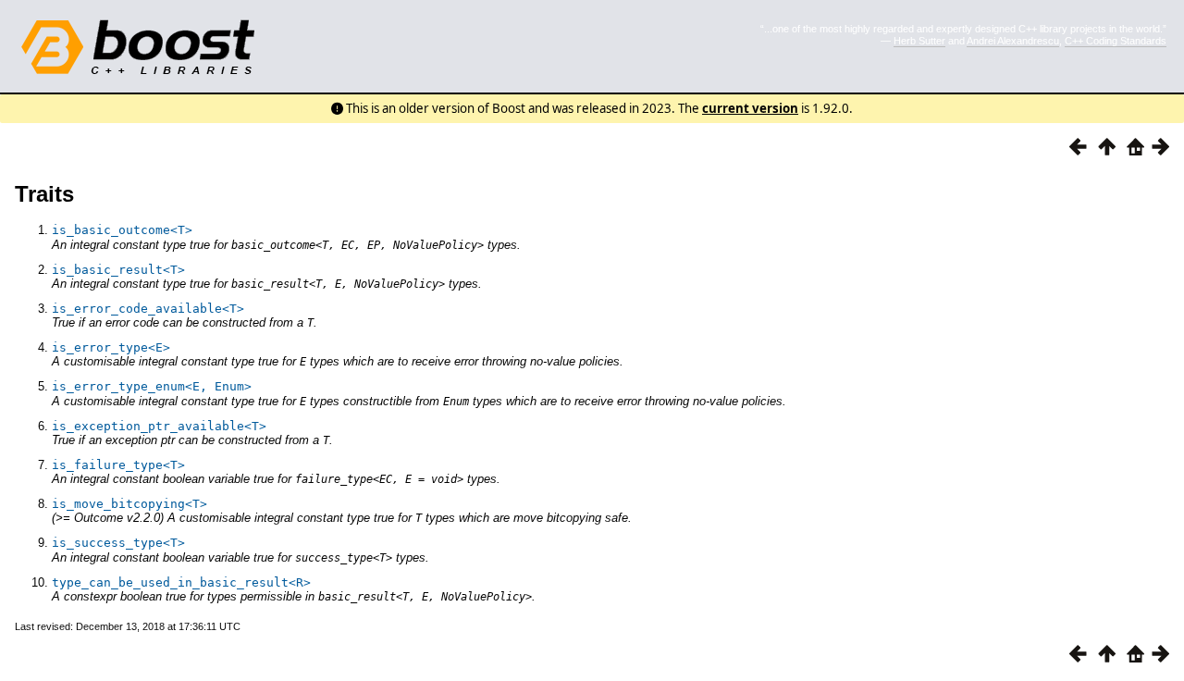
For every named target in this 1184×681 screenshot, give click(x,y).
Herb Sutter (919, 40)
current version (750, 108)
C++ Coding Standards (1115, 40)
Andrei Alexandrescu (1013, 40)
